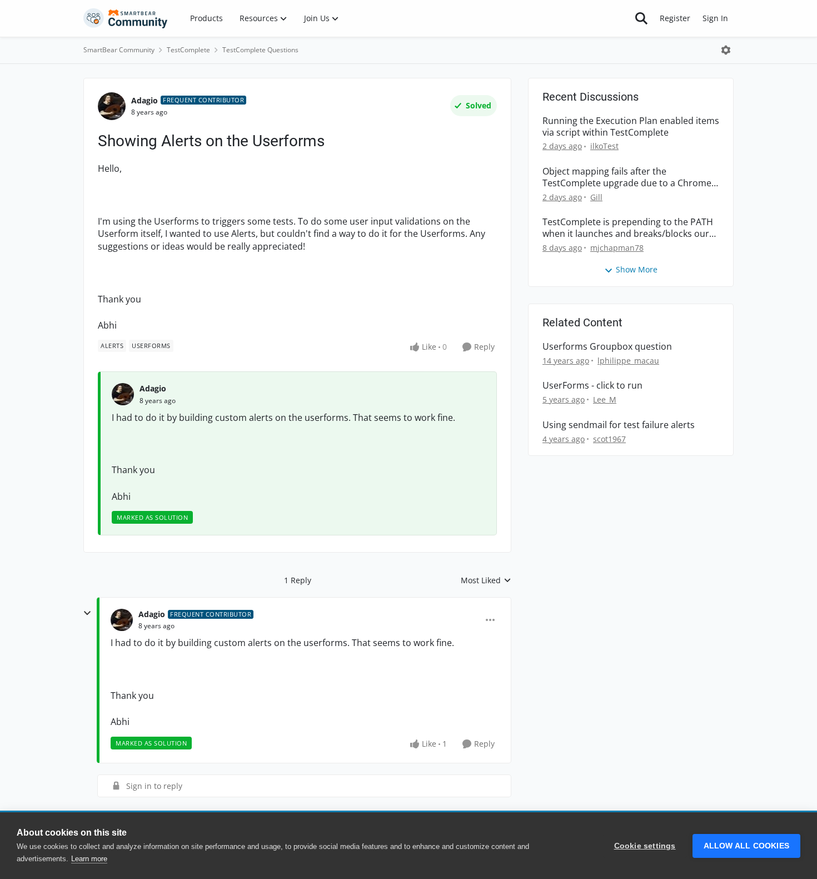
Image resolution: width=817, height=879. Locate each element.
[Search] (641, 18)
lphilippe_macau (628, 360)
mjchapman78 (617, 247)
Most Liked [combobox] (486, 580)
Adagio (144, 100)
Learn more (89, 859)
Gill (596, 197)
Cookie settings (645, 846)
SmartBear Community (119, 49)
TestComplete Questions (260, 49)
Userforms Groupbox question (607, 346)
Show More (636, 269)
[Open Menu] (726, 50)
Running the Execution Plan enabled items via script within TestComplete (630, 126)
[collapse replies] (87, 613)
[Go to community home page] (125, 18)
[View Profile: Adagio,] (123, 394)
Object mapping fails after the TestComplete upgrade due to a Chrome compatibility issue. (626, 177)
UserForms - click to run (592, 385)
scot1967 (609, 439)
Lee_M (604, 399)
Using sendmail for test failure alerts (618, 425)
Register (675, 18)
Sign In (715, 18)
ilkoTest (604, 146)
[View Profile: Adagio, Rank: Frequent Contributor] (112, 106)
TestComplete (188, 49)
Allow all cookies (746, 846)
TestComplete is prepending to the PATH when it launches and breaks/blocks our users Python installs (627, 228)
